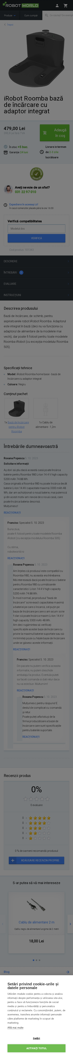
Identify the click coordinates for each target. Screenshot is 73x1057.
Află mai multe (15, 1027)
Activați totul (36, 1048)
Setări (36, 1038)
